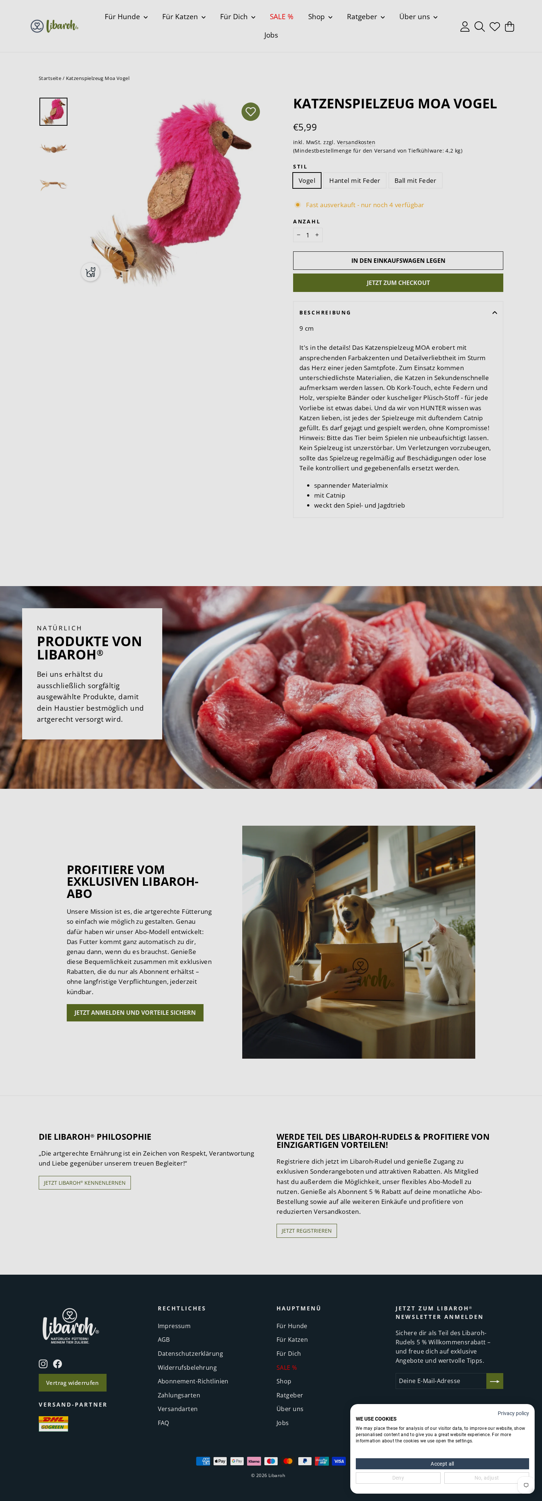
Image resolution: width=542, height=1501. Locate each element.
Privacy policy (513, 1413)
